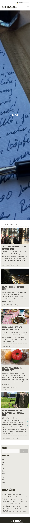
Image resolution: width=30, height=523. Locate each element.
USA (14, 511)
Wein (17, 511)
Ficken (18, 497)
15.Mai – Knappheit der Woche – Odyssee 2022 (12, 328)
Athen (9, 492)
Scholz (19, 506)
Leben (4, 504)
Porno (3, 506)
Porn (24, 504)
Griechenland (16, 499)
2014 (3, 484)
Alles (6, 492)
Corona (4, 494)
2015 (3, 482)
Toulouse (9, 508)
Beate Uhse (14, 492)
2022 (3, 466)
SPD (3, 508)
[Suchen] (24, 451)
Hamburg (4, 501)
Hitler (13, 501)
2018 (3, 475)
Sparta (26, 506)
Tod (5, 508)
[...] (26, 260)
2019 (3, 473)
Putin (8, 506)
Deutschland (17, 494)
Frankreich (24, 497)
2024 (3, 462)
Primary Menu (28, 6)
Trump (5, 511)
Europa (11, 496)
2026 (3, 457)
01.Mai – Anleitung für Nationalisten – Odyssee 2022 (13, 412)
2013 (3, 486)
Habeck (23, 499)
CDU (22, 492)
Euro (6, 497)
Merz (20, 504)
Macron (10, 504)
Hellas (9, 501)
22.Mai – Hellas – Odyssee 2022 (13, 288)
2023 (3, 464)
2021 (3, 469)
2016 (3, 480)
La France (23, 501)
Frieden (10, 499)
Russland (13, 506)
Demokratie (10, 494)
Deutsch (20, 2)
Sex (23, 506)
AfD (3, 492)
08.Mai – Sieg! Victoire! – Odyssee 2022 (12, 368)
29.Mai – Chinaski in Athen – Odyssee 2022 (14, 247)
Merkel (16, 504)
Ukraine (10, 511)
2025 (3, 460)
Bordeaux (19, 492)
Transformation (17, 508)
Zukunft (24, 511)
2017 (3, 478)
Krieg (17, 501)
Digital (3, 497)
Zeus (21, 511)
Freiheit (4, 499)
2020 (3, 471)
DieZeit (22, 494)
